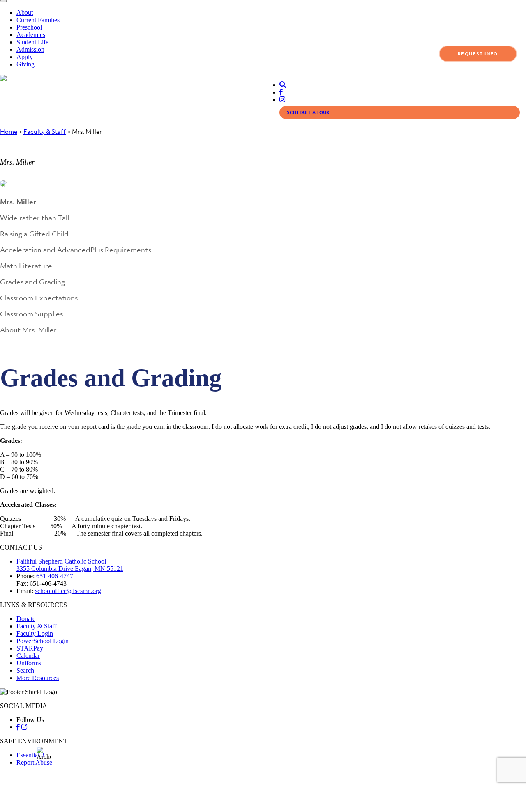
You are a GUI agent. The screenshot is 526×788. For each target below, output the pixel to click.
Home (8, 131)
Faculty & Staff (44, 131)
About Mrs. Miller (28, 329)
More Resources (37, 677)
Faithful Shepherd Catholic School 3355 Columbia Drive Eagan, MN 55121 (69, 565)
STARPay (29, 648)
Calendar (28, 655)
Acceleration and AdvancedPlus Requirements (75, 249)
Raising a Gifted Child (34, 233)
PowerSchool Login (42, 640)
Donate (25, 618)
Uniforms (28, 663)
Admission (30, 49)
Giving (25, 64)
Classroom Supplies (31, 313)
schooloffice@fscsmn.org (68, 590)
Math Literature (26, 265)
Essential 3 (30, 754)
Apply (24, 56)
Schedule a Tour (308, 112)
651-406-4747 (54, 576)
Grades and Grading (32, 281)
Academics (30, 34)
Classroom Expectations (39, 297)
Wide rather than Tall (34, 217)
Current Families (38, 19)
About (24, 12)
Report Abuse (34, 762)
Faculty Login (34, 633)
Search (25, 670)
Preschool (29, 27)
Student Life (32, 42)
